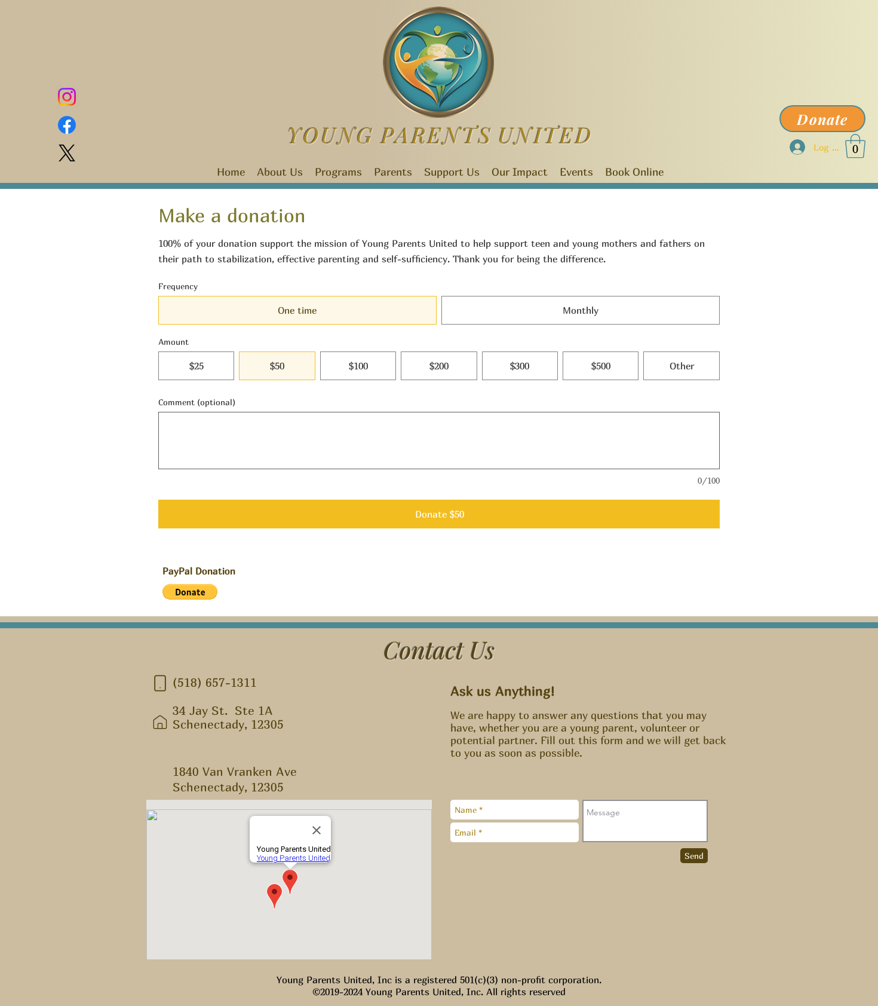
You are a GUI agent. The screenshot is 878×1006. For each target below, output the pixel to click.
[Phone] (160, 683)
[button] (855, 146)
